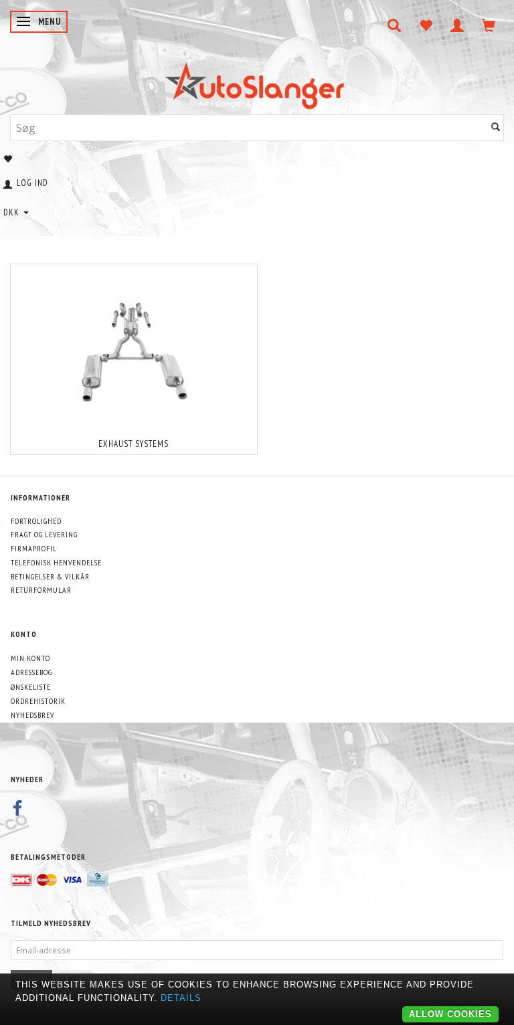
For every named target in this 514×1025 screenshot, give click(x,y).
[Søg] (496, 127)
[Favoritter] (426, 25)
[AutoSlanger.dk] (257, 82)
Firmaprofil (34, 548)
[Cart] (489, 25)
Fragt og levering (44, 534)
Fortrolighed (36, 521)
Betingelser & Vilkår (50, 576)
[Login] (457, 25)
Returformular (41, 590)
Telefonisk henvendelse (56, 562)
